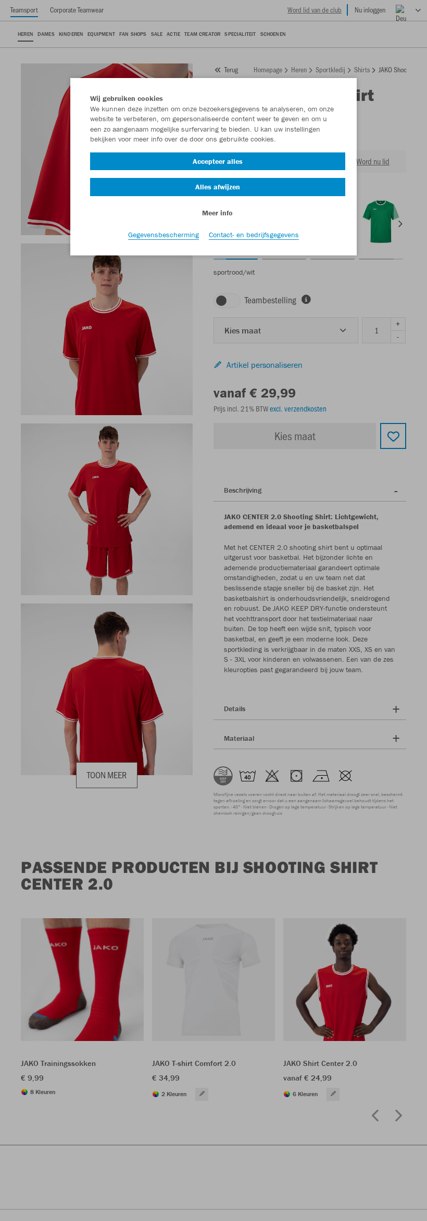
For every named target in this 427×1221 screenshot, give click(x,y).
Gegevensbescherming (163, 234)
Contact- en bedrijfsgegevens (254, 234)
